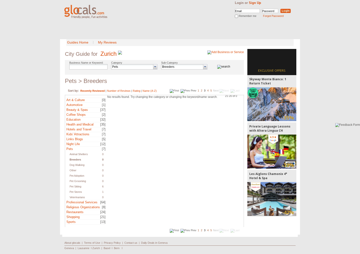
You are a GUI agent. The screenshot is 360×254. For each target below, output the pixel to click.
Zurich (108, 53)
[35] (103, 124)
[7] (104, 129)
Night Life (73, 144)
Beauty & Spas (77, 110)
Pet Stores (76, 191)
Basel (107, 248)
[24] (103, 212)
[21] (103, 217)
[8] (104, 207)
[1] (104, 105)
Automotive (74, 105)
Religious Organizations (83, 207)
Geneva (69, 248)
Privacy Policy (112, 242)
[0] (104, 100)
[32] (103, 119)
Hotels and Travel (78, 129)
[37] (103, 110)
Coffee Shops (76, 114)
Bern (117, 248)
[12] (103, 144)
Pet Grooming (78, 181)
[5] (104, 139)
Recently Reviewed (92, 90)
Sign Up (255, 3)
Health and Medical (80, 124)
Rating (136, 90)
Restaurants (75, 212)
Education (73, 119)
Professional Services (81, 202)
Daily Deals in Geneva (154, 242)
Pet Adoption (77, 175)
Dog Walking (77, 164)
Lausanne (83, 248)
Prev (193, 90)
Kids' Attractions (77, 134)
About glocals (72, 242)
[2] (104, 114)
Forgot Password (273, 15)
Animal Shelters (79, 154)
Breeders (75, 159)
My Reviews (107, 42)
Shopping (73, 217)
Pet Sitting (75, 186)
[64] (103, 202)
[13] (103, 222)
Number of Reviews (119, 90)
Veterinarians (77, 197)
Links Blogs (74, 139)
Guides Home (77, 42)
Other (73, 170)
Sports (71, 222)
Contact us (130, 242)
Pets (69, 149)
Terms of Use (92, 242)
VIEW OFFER (272, 104)
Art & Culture (75, 100)
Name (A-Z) (150, 90)
